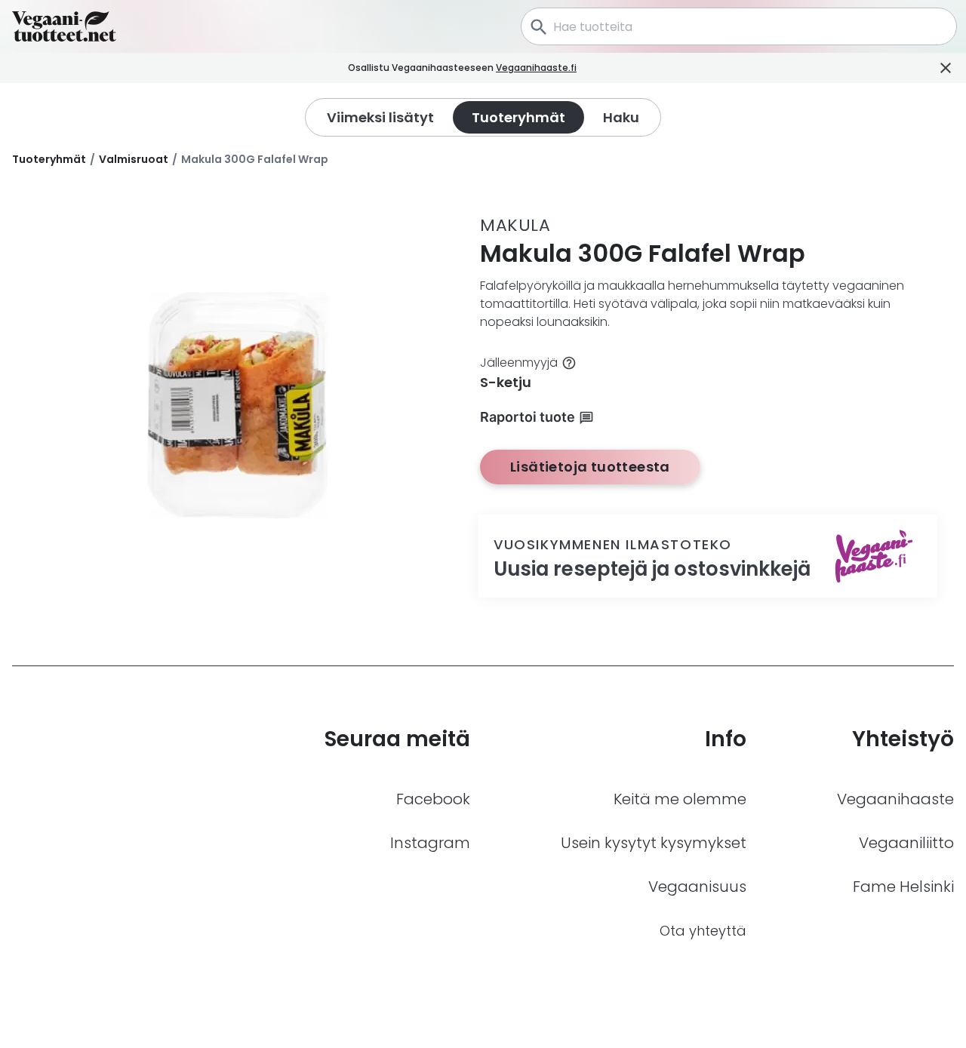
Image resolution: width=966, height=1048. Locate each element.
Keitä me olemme (680, 799)
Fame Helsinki (903, 886)
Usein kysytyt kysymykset (653, 842)
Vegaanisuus (697, 886)
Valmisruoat (133, 159)
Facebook (433, 799)
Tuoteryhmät (49, 159)
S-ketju (505, 382)
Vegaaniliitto (906, 842)
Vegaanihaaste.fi (536, 67)
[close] (597, 68)
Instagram (430, 842)
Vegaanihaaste (895, 799)
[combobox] (739, 26)
